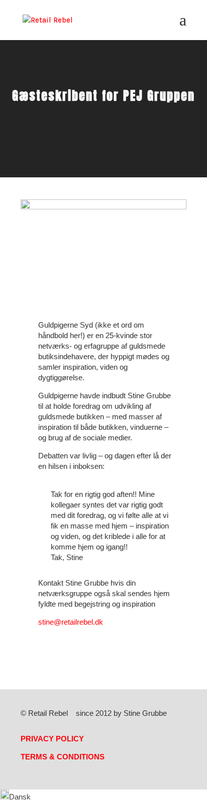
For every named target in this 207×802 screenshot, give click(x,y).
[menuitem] (15, 796)
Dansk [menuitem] (20, 796)
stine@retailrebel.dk (70, 622)
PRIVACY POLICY (52, 738)
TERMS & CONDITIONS (63, 756)
